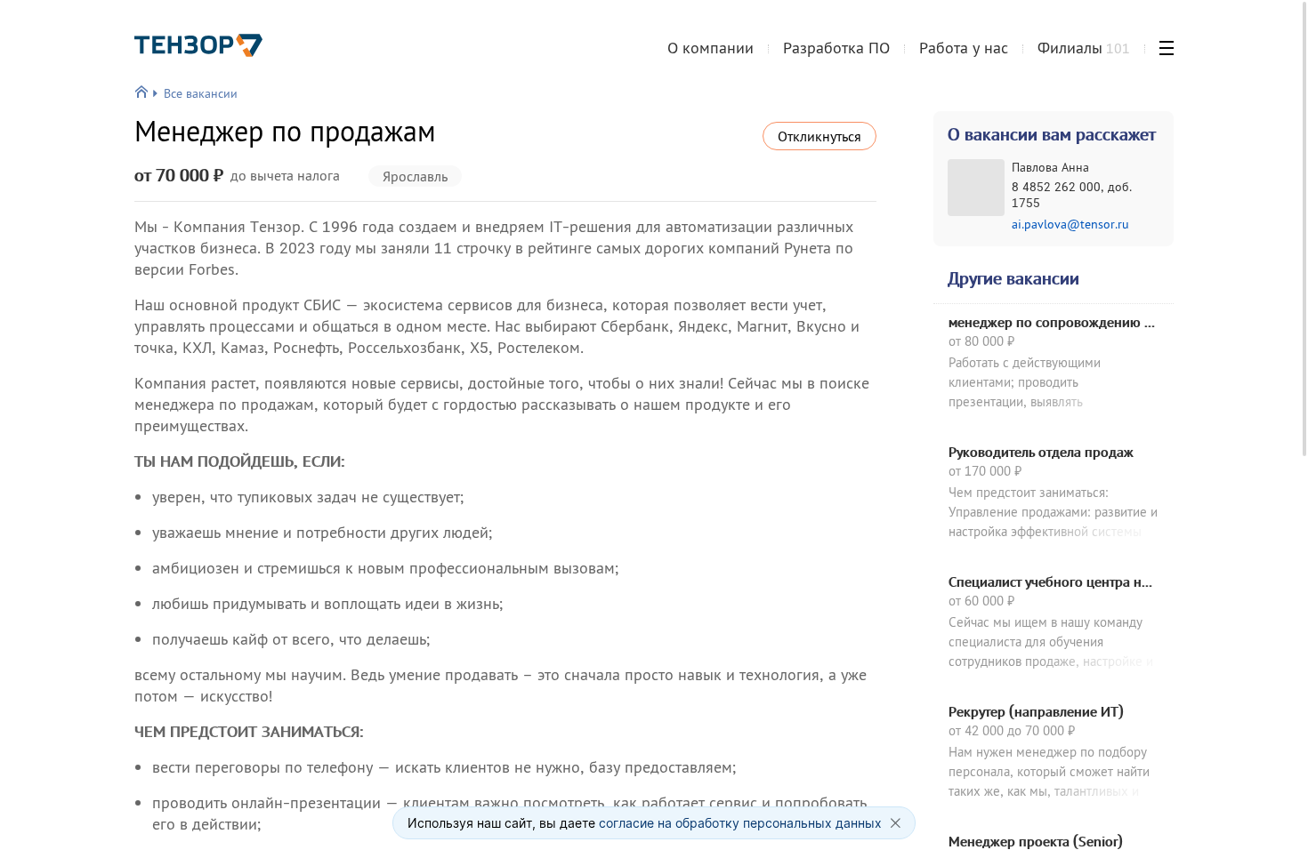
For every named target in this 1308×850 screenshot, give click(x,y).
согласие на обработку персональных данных (740, 822)
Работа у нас (963, 47)
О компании (710, 47)
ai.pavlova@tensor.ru (1070, 224)
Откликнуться (819, 136)
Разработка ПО (836, 47)
